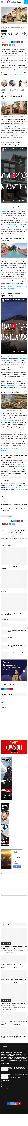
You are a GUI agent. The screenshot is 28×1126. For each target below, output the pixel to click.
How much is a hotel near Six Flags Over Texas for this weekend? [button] (14, 509)
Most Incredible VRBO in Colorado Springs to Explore (6, 966)
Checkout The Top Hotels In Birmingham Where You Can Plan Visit (20, 1023)
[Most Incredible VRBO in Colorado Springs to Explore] (7, 959)
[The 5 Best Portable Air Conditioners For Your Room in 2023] (4, 639)
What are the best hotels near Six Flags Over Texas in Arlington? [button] (15, 500)
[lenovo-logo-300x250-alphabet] (1, 698)
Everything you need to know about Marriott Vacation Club (13, 1004)
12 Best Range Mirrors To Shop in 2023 (17, 623)
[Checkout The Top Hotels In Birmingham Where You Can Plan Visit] (20, 1016)
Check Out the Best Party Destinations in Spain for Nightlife (14, 947)
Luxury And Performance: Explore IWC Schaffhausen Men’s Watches (17, 653)
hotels (2, 516)
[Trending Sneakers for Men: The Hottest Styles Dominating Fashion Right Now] (4, 1069)
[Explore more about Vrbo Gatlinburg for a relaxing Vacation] (7, 1016)
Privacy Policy (4, 1113)
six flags (16, 283)
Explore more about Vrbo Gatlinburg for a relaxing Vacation (7, 1023)
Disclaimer (3, 1087)
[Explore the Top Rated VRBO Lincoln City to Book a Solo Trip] (20, 959)
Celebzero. (15, 485)
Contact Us (3, 1091)
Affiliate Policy (11, 1113)
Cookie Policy (18, 1113)
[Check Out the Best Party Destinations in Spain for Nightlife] (14, 936)
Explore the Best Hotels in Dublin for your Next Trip (7, 980)
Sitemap (23, 1113)
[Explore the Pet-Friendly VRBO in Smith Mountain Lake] (20, 1031)
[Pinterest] (19, 1103)
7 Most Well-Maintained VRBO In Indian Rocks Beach (20, 981)
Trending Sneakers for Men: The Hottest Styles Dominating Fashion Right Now (16, 1068)
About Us (3, 1085)
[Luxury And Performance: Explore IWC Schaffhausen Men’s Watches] (4, 654)
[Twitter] (12, 1103)
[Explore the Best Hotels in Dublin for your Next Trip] (7, 974)
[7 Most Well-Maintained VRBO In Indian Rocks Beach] (20, 974)
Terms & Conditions (5, 1089)
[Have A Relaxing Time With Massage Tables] (4, 632)
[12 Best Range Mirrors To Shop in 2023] (4, 624)
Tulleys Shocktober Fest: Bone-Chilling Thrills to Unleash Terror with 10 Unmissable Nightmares (17, 1076)
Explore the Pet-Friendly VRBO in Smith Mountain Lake (20, 1038)
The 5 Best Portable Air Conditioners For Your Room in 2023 (17, 638)
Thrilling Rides (9, 516)
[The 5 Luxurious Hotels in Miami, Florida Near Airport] (7, 1031)
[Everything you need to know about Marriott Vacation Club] (14, 993)
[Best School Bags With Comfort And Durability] (4, 647)
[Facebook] (8, 1103)
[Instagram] (16, 1103)
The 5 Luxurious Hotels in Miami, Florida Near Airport (7, 1038)
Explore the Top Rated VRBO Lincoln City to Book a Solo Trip (20, 966)
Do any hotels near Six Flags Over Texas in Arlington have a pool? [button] (15, 505)
